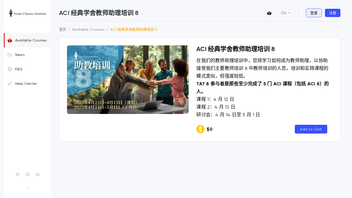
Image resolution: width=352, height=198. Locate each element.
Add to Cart (311, 129)
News (20, 55)
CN (283, 13)
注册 (332, 13)
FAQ (19, 69)
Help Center (26, 83)
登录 (313, 13)
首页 (62, 29)
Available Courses (31, 40)
